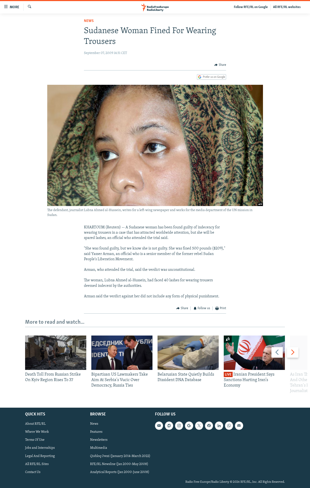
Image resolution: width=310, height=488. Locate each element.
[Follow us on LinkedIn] (219, 426)
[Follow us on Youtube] (159, 426)
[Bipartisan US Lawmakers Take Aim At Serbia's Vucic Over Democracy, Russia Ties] (121, 353)
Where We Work (37, 432)
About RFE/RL (35, 424)
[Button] (220, 65)
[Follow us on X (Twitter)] (199, 426)
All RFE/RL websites (287, 7)
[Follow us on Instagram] (179, 426)
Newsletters (99, 440)
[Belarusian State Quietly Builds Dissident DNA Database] (188, 353)
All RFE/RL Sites (37, 464)
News (89, 21)
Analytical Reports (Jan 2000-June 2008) (119, 472)
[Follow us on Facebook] (209, 426)
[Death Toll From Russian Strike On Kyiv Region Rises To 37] (55, 353)
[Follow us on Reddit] (169, 426)
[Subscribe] (239, 426)
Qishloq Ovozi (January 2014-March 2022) (120, 456)
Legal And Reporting (40, 456)
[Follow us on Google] (189, 426)
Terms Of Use (34, 440)
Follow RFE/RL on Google (251, 7)
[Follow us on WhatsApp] (229, 426)
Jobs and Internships (40, 448)
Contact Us (32, 472)
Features (96, 432)
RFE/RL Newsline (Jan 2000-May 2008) (119, 464)
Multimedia (98, 448)
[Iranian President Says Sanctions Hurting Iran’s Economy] (254, 353)
